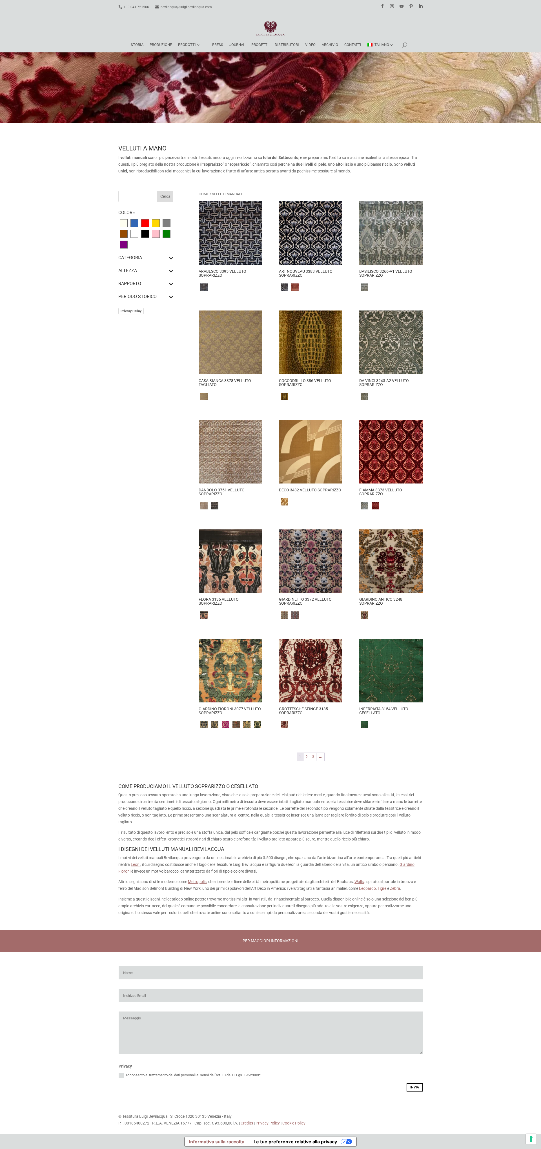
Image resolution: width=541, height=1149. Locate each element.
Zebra (395, 888)
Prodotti (187, 45)
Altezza (127, 271)
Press (217, 45)
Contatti (352, 45)
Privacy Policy (131, 311)
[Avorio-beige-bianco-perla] (123, 223)
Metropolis (197, 881)
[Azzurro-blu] (134, 223)
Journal (237, 45)
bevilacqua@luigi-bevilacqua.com (186, 7)
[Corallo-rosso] (145, 223)
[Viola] (123, 244)
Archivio (330, 45)
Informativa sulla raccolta (216, 1141)
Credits (247, 1123)
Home (204, 194)
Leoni (135, 864)
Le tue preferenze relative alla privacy (295, 1141)
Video (310, 45)
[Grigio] (166, 223)
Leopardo (367, 888)
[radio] (204, 287)
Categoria (130, 258)
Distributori (287, 45)
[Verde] (166, 233)
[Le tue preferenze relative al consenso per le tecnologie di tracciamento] (531, 1139)
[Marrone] (123, 233)
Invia (414, 1087)
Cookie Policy (293, 1123)
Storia (137, 45)
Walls (359, 881)
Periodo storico (137, 296)
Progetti (260, 45)
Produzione (161, 45)
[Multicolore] (134, 233)
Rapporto (129, 283)
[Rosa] (155, 233)
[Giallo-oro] (155, 223)
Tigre (382, 888)
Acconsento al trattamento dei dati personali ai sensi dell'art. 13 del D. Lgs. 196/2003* (193, 1075)
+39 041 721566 (136, 7)
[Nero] (145, 233)
